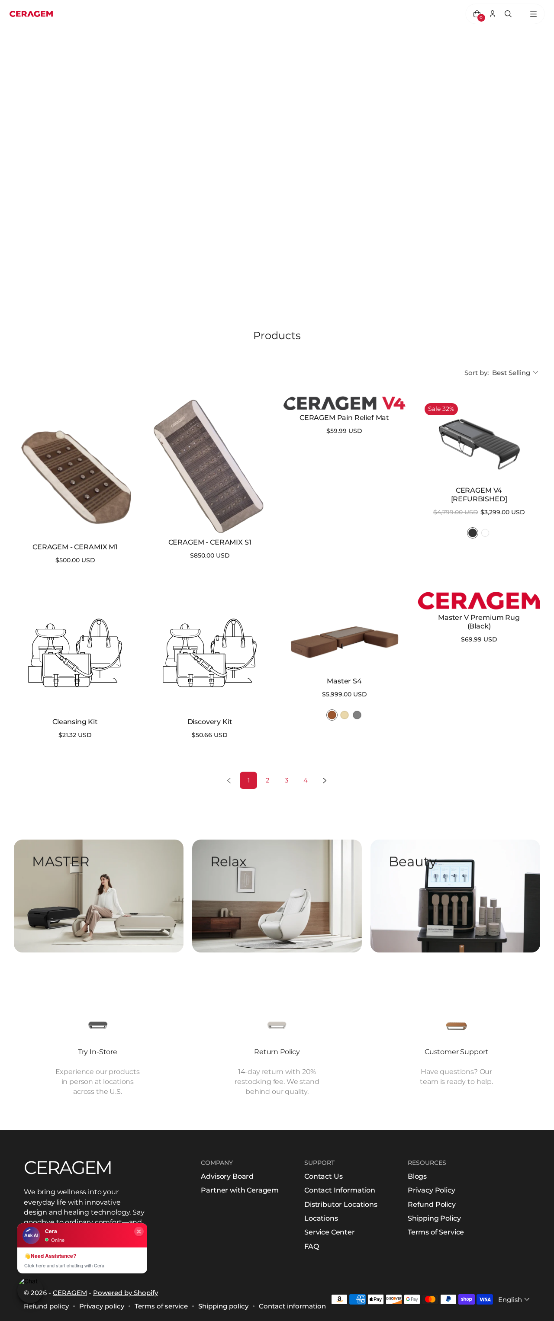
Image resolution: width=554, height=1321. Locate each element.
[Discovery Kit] (209, 653)
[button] (516, 372)
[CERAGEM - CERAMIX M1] (75, 468)
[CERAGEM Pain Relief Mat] (344, 403)
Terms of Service (436, 1232)
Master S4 (344, 681)
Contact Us (323, 1176)
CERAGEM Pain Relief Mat (344, 418)
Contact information (292, 1306)
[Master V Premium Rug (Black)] (479, 600)
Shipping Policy (434, 1218)
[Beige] (344, 715)
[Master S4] (344, 632)
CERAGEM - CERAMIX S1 (209, 542)
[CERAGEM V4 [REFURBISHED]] (479, 439)
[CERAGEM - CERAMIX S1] (209, 465)
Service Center (329, 1232)
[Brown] (332, 715)
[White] (485, 533)
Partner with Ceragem (240, 1190)
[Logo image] (31, 14)
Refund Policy (432, 1204)
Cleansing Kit (75, 722)
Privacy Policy (431, 1190)
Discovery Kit (209, 722)
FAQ (311, 1246)
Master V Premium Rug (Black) (479, 621)
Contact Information (339, 1190)
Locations (321, 1218)
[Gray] (357, 715)
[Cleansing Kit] (75, 653)
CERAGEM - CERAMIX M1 (75, 547)
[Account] (492, 14)
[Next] (324, 780)
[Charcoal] (472, 533)
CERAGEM (70, 1293)
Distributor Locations (340, 1204)
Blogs (417, 1176)
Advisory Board (227, 1176)
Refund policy (46, 1306)
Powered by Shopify (125, 1293)
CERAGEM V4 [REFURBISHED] (479, 494)
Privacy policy (101, 1306)
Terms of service (161, 1306)
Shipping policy (223, 1306)
